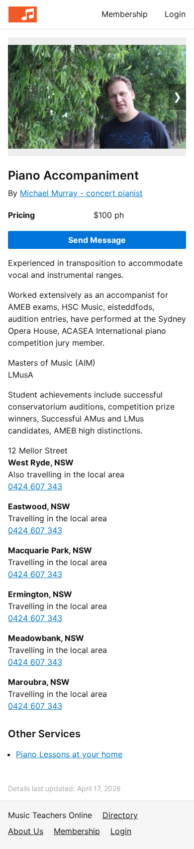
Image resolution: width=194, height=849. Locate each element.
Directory (120, 815)
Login (175, 14)
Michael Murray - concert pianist (81, 193)
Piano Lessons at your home (69, 754)
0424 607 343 (35, 486)
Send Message (97, 240)
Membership (124, 14)
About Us (25, 831)
